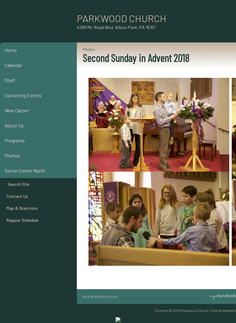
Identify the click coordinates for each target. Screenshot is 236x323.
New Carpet (17, 110)
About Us (14, 125)
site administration (100, 296)
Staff (10, 80)
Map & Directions (21, 208)
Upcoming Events (23, 95)
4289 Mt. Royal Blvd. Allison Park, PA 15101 (116, 27)
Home (11, 50)
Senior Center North (25, 170)
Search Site (17, 184)
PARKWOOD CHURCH (121, 18)
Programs (15, 140)
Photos (12, 155)
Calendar (13, 65)
